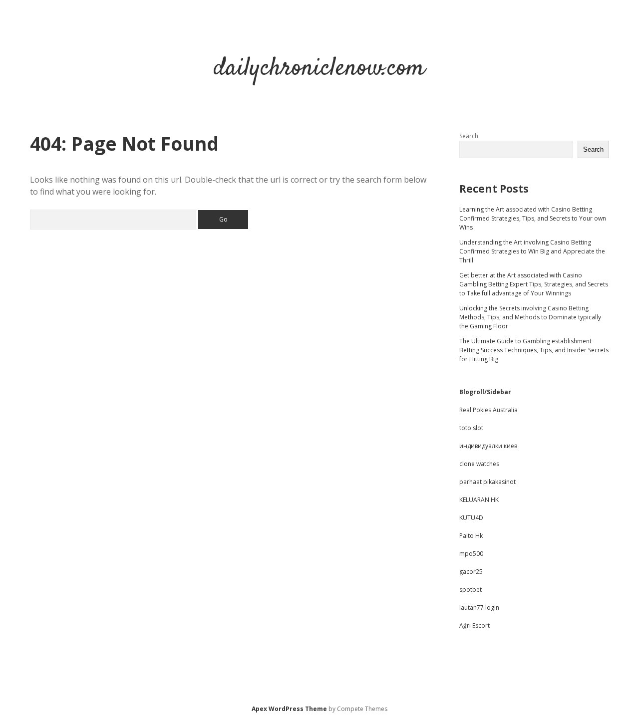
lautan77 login (479, 607)
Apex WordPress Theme (289, 709)
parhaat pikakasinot (487, 482)
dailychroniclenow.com (319, 68)
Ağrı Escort (474, 625)
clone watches (479, 464)
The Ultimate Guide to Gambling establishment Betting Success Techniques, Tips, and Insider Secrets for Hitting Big (534, 350)
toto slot (471, 428)
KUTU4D (471, 517)
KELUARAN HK (479, 499)
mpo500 (471, 553)
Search (468, 136)
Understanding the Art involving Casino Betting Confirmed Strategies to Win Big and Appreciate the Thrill (532, 251)
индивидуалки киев (488, 446)
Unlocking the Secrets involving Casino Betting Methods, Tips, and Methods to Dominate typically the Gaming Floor (530, 317)
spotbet (470, 589)
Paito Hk (471, 535)
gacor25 (471, 571)
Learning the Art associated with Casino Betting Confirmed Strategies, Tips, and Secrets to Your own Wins (532, 218)
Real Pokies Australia (488, 410)
